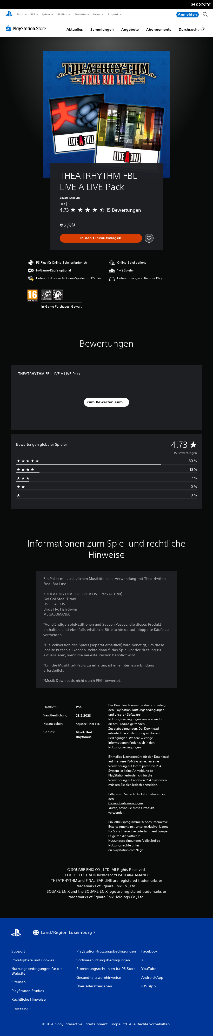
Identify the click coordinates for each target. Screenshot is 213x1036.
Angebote (130, 29)
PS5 (32, 14)
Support (113, 14)
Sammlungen (102, 29)
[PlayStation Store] (27, 28)
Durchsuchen (190, 29)
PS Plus (62, 14)
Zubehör (80, 14)
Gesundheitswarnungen (125, 803)
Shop (19, 14)
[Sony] (201, 8)
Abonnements (158, 29)
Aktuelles (74, 29)
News (96, 14)
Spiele (46, 14)
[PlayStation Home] (9, 14)
